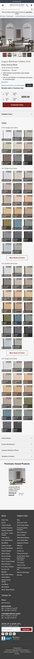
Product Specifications (8, 444)
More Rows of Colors (17, 258)
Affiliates (19, 545)
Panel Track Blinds (7, 548)
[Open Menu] (3, 5)
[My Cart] (31, 5)
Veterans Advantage (23, 572)
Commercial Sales (22, 540)
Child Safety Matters (23, 538)
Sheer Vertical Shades (8, 561)
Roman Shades (6, 556)
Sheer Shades (6, 559)
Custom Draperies (7, 528)
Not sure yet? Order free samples (17, 652)
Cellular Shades (6, 525)
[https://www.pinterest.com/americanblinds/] (10, 634)
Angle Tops (5, 520)
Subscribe (26, 629)
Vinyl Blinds (5, 584)
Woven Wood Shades (8, 590)
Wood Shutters (6, 564)
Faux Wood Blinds (7, 540)
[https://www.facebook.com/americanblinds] (3, 634)
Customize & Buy (25, 656)
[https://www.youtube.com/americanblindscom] (6, 634)
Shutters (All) (5, 569)
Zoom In (29, 85)
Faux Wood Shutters (8, 567)
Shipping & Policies (22, 543)
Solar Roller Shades (7, 574)
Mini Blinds (5, 543)
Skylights (4, 572)
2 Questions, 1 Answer (9, 70)
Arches (4, 522)
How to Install (21, 535)
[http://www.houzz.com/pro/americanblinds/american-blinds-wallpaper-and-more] (14, 634)
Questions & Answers (8, 456)
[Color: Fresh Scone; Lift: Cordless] (10, 55)
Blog (18, 520)
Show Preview (6, 118)
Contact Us (20, 551)
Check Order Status (23, 525)
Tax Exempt (20, 562)
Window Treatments (6, 16)
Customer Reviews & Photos (10, 450)
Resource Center (22, 522)
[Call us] (27, 5)
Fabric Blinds (5, 538)
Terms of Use (21, 565)
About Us (19, 548)
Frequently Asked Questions (22, 529)
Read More (5, 82)
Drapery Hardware (7, 530)
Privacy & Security (22, 553)
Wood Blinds (5, 587)
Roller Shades (6, 553)
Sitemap (19, 575)
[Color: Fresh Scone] (24, 55)
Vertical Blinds (6, 577)
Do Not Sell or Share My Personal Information (23, 558)
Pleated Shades (6, 551)
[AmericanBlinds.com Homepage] (17, 5)
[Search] (32, 9)
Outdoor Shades (6, 545)
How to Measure (22, 532)
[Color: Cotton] (5, 55)
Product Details (6, 438)
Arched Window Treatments (24, 16)
